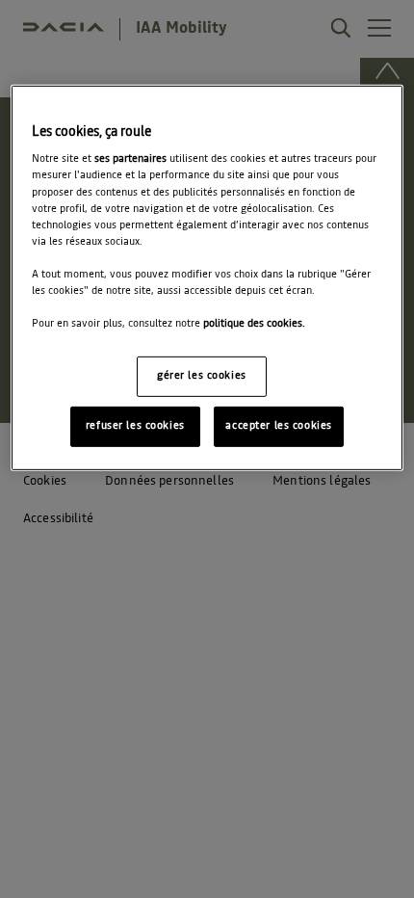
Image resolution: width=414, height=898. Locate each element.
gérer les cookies (201, 376)
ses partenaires (130, 159)
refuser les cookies (135, 426)
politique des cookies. (254, 324)
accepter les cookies (278, 426)
